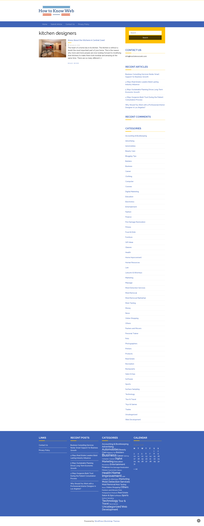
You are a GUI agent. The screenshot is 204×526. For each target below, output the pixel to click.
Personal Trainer (131, 333)
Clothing (128, 176)
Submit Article (56, 24)
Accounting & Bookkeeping (136, 136)
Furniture (128, 237)
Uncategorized (131, 414)
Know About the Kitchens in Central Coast (86, 40)
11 (138, 456)
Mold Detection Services (135, 288)
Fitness (128, 227)
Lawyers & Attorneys (133, 273)
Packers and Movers (133, 328)
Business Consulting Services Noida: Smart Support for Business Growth (84, 447)
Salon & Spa (130, 374)
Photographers (131, 344)
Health (128, 252)
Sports (128, 384)
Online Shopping (131, 318)
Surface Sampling (132, 389)
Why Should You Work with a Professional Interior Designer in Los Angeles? (83, 486)
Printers (128, 349)
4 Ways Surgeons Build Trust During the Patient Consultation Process (83, 475)
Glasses (128, 247)
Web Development (133, 420)
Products (129, 354)
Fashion (128, 212)
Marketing (129, 278)
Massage (128, 283)
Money (128, 308)
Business (128, 166)
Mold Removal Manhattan (135, 298)
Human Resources (132, 262)
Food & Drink (130, 232)
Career (128, 171)
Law (127, 268)
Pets (127, 338)
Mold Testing (130, 303)
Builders (128, 161)
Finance (128, 217)
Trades (128, 409)
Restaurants (130, 369)
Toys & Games (131, 404)
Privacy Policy (83, 24)
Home (44, 24)
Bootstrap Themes (112, 521)
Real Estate (130, 359)
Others (128, 323)
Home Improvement (133, 257)
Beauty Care (130, 151)
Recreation (129, 364)
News (127, 313)
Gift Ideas (129, 242)
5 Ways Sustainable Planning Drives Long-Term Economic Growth (81, 465)
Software (129, 379)
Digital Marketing (132, 192)
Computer (129, 181)
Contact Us (70, 24)
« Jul (135, 469)
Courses (128, 186)
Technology (130, 394)
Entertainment (131, 207)
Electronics (129, 202)
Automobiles (130, 146)
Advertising (129, 141)
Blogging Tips (130, 156)
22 (154, 459)
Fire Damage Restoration (135, 222)
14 (150, 456)
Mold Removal (131, 293)
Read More (73, 63)
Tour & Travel (130, 399)
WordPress (99, 521)
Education (129, 197)
